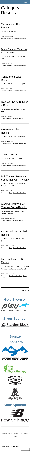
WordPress (15, 446)
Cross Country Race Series (15, 275)
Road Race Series (21, 38)
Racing (10, 38)
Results (15, 38)
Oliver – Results (10, 154)
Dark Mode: (24, 449)
